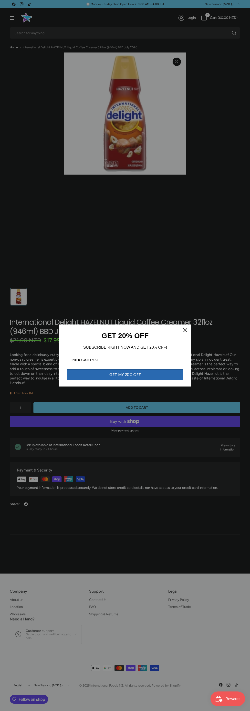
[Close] (185, 330)
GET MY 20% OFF (125, 374)
